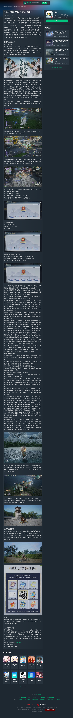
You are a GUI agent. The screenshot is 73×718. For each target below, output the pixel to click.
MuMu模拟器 (42, 699)
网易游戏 (20, 699)
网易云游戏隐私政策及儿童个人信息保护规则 (32, 707)
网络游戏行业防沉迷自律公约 (37, 709)
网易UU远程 (58, 699)
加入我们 (55, 707)
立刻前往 (44, 2)
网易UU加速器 (35, 699)
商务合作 (51, 707)
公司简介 (17, 707)
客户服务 (21, 707)
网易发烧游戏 (50, 699)
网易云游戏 (18, 642)
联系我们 (47, 707)
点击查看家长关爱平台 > (50, 709)
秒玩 (57, 20)
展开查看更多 (23, 686)
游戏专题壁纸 (38, 694)
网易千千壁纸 (27, 699)
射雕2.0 (5, 6)
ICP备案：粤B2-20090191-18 (36, 711)
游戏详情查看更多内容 (57, 67)
